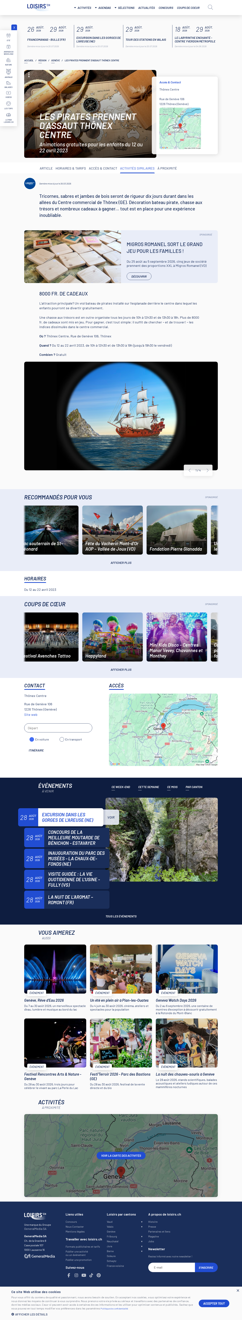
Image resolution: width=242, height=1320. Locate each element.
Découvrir (139, 276)
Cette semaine (148, 787)
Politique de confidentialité (114, 1308)
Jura (109, 1246)
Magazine (153, 1236)
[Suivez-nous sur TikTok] (91, 1275)
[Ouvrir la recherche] (210, 7)
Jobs (151, 1241)
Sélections (126, 7)
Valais (110, 1226)
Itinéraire (36, 750)
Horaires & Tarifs (71, 168)
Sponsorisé (205, 234)
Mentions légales (75, 1231)
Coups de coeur (188, 7)
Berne (110, 1251)
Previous (190, 470)
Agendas (104, 7)
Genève (55, 60)
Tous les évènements (121, 916)
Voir (111, 817)
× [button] (237, 1290)
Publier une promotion (79, 1259)
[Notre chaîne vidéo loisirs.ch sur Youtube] (84, 1275)
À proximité (167, 168)
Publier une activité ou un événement (77, 1253)
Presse (152, 1226)
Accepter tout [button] (214, 1303)
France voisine (115, 1265)
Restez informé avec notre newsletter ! (170, 1256)
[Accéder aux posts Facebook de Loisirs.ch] (69, 1275)
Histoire (152, 1221)
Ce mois (172, 787)
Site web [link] (30, 714)
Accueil (28, 60)
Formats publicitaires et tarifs (83, 1246)
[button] (102, 1314)
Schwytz (111, 1260)
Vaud (109, 1221)
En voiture (42, 739)
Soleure (111, 1256)
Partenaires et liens (159, 1231)
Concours (166, 7)
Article (46, 168)
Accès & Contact (103, 168)
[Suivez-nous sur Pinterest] (98, 1275)
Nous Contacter (75, 1226)
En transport (73, 739)
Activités (84, 7)
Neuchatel (112, 1241)
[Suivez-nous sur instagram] (76, 1275)
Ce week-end (121, 787)
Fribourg (112, 1236)
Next (208, 470)
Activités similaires (137, 168)
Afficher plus (121, 562)
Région (42, 60)
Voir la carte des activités (121, 1155)
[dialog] (121, 1303)
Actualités (146, 7)
